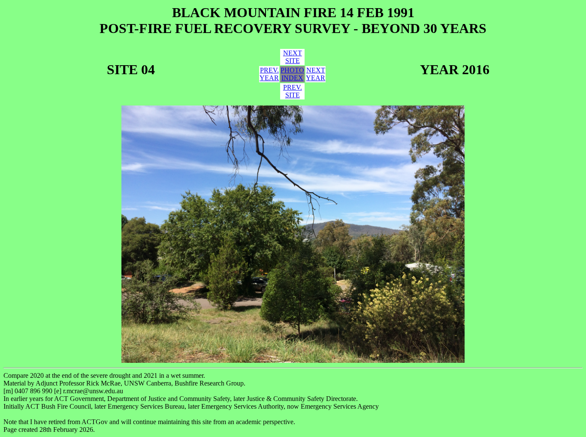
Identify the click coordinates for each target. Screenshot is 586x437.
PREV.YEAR (269, 73)
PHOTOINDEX (292, 73)
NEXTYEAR (315, 73)
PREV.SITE (292, 91)
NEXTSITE (292, 56)
